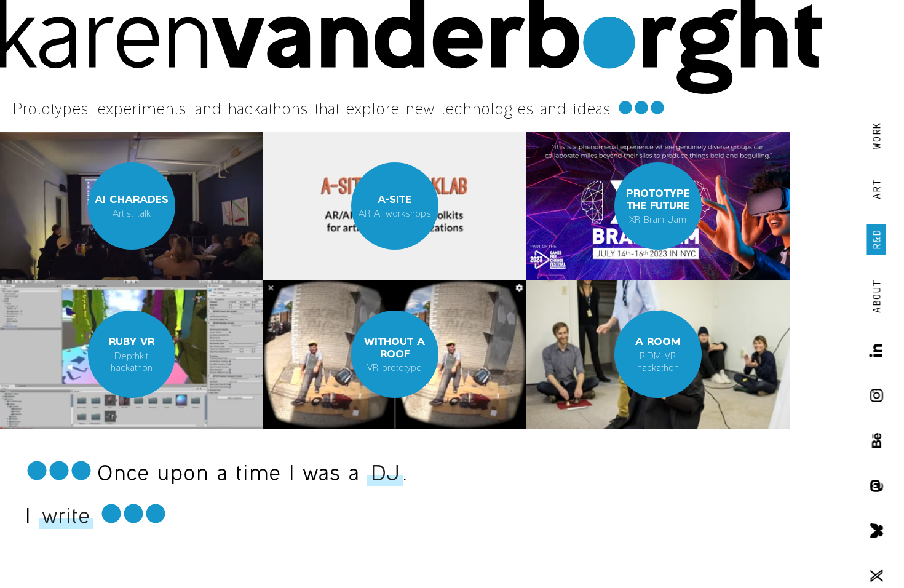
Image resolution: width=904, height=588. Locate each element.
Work (876, 135)
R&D (876, 239)
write (66, 516)
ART (876, 189)
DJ (385, 472)
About (876, 296)
